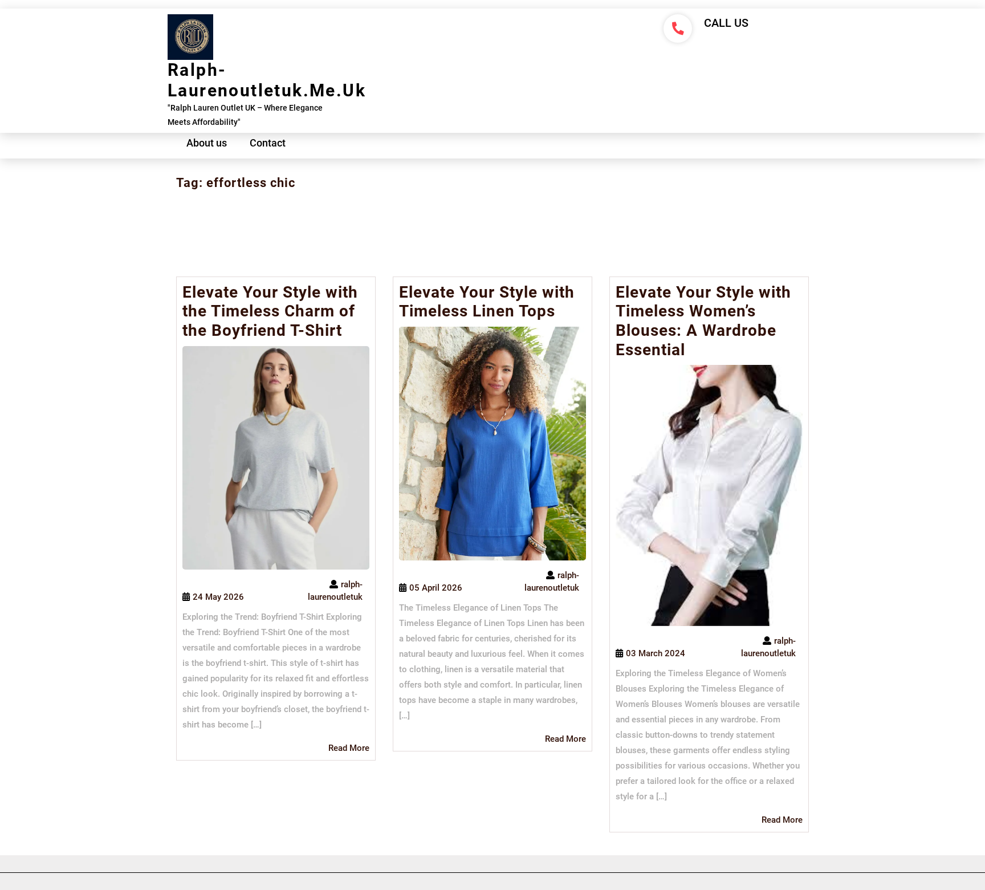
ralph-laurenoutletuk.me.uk (267, 80)
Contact (268, 143)
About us (206, 143)
